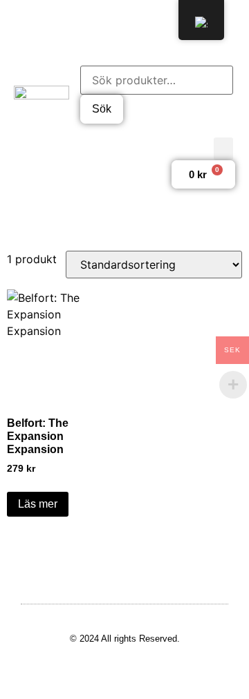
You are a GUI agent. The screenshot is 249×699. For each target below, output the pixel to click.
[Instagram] (137, 23)
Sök (101, 109)
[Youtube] (164, 23)
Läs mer (37, 504)
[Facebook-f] (84, 23)
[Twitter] (111, 23)
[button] (223, 148)
